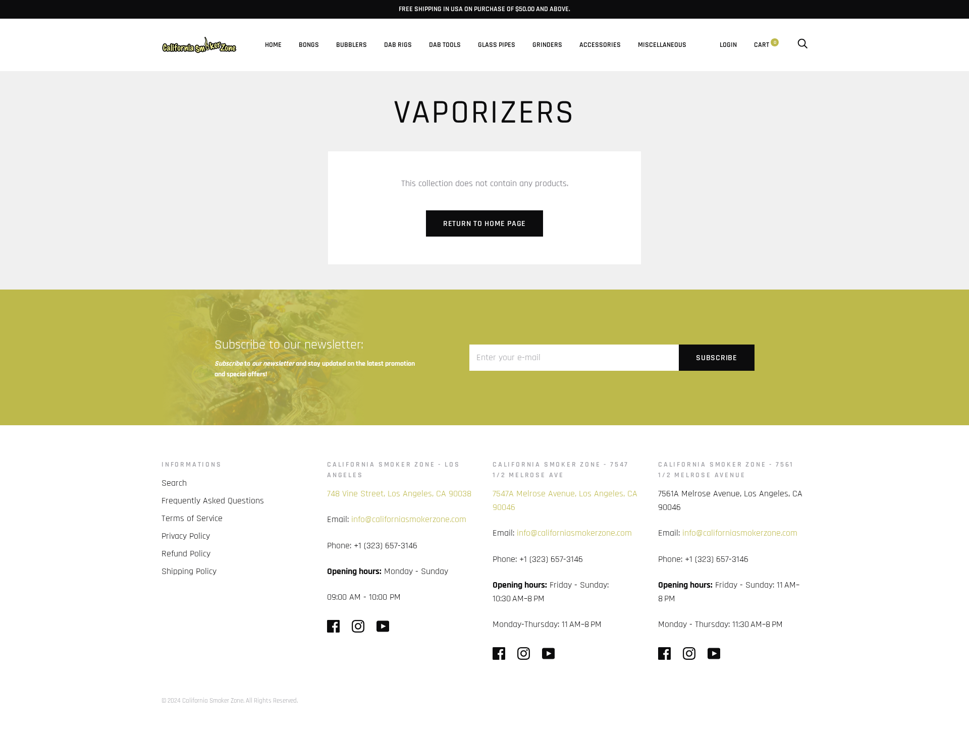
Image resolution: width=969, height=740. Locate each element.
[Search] (802, 44)
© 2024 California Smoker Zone (202, 701)
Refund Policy (186, 553)
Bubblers (351, 44)
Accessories (600, 44)
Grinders (547, 44)
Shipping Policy (189, 571)
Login (728, 44)
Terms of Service (192, 518)
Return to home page (484, 223)
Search (174, 483)
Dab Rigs (398, 44)
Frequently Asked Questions (213, 500)
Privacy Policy (186, 536)
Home (273, 44)
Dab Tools (445, 44)
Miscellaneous (662, 44)
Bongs (309, 44)
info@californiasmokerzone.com (408, 519)
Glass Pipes (496, 44)
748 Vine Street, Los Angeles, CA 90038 (399, 493)
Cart (765, 44)
